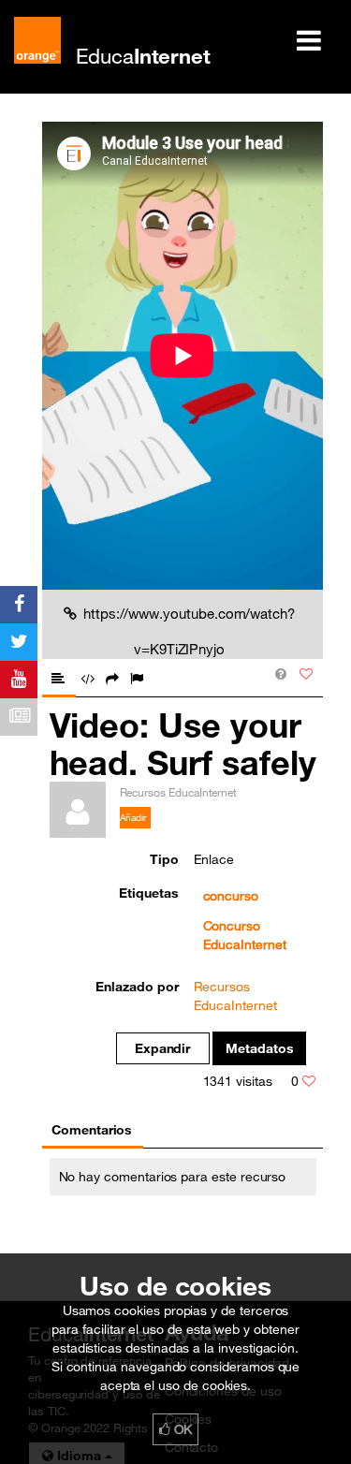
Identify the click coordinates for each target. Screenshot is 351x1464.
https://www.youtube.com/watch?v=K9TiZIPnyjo (189, 631)
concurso (231, 895)
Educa (143, 55)
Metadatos (260, 1048)
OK (181, 1429)
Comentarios (91, 1129)
